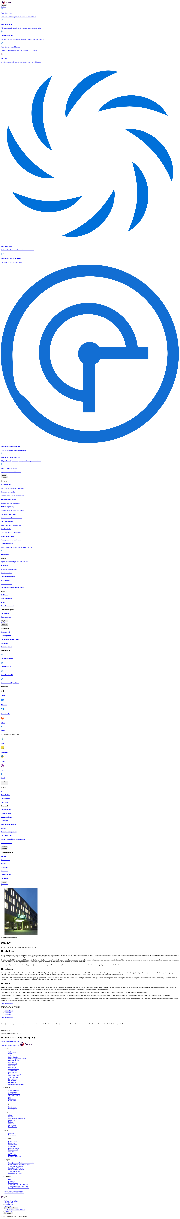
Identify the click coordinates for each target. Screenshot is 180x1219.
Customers (11, 1120)
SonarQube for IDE (14, 1094)
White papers (12, 1146)
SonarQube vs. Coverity (15, 1173)
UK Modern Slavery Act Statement (14, 1210)
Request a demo (5, 1041)
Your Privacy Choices (11, 1208)
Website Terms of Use (11, 1201)
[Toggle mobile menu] (90, 885)
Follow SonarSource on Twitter (13, 1191)
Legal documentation (14, 1156)
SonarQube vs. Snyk (14, 1171)
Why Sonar (5, 477)
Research (3, 828)
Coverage (11, 1133)
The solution (8, 1012)
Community (11, 1151)
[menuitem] (90, 13)
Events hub (11, 1143)
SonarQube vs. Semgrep (15, 1166)
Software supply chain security (17, 1059)
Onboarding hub (13, 1150)
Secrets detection (13, 1057)
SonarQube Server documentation (18, 1184)
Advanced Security (14, 1095)
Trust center (7, 1206)
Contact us (11, 1123)
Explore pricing (14, 1041)
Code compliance (13, 1075)
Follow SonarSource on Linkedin (14, 1193)
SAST (10, 1053)
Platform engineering (14, 1074)
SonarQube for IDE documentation (18, 1188)
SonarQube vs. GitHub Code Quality (19, 1164)
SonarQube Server (13, 1092)
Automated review (13, 1069)
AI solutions (11, 1062)
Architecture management (15, 1084)
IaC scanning (12, 1082)
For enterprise (12, 1080)
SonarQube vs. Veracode (15, 1168)
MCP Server (12, 1099)
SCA (9, 1055)
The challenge (8, 1011)
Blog (9, 1179)
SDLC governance (13, 1077)
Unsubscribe (8, 1211)
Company (4, 848)
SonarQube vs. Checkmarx (16, 1169)
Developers (5, 624)
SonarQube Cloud (13, 1090)
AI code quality (12, 1064)
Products (4, 5)
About (10, 1115)
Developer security (13, 1060)
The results (7, 1014)
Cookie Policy (8, 1204)
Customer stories (13, 1145)
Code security (12, 1052)
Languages (11, 1181)
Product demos (12, 1141)
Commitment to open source (16, 1118)
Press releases (12, 1135)
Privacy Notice (8, 1203)
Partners (10, 1122)
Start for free (4, 884)
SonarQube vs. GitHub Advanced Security (21, 1163)
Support (10, 1153)
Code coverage (12, 1072)
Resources (4, 784)
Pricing (3, 622)
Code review (12, 1067)
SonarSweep (12, 1100)
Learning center (13, 1183)
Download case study (7, 1003)
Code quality (12, 1065)
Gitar (9, 1097)
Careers (10, 1117)
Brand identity (12, 1127)
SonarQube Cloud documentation (18, 1186)
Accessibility (12, 1125)
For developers (12, 1079)
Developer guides (13, 1148)
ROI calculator (12, 1155)
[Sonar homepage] (7, 3)
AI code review (12, 1070)
